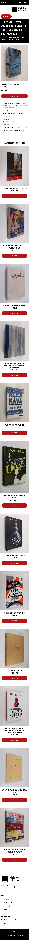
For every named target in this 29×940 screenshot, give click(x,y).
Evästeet (20, 935)
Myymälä (6, 16)
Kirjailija (6, 899)
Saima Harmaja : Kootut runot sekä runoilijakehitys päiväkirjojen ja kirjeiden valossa (15, 365)
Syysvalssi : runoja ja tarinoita (14, 555)
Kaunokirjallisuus (14, 84)
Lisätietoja (14, 96)
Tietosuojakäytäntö (11, 937)
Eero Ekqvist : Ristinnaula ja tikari (14, 305)
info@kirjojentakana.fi (22, 2)
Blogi (5, 909)
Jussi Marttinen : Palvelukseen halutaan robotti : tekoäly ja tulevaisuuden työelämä (14, 730)
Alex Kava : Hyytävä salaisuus (14, 425)
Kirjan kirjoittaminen (10, 906)
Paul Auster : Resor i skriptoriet (14, 613)
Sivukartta (21, 937)
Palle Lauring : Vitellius (14, 670)
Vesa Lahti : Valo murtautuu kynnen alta (14, 188)
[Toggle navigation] (3, 9)
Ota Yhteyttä (13, 935)
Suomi (4, 2)
